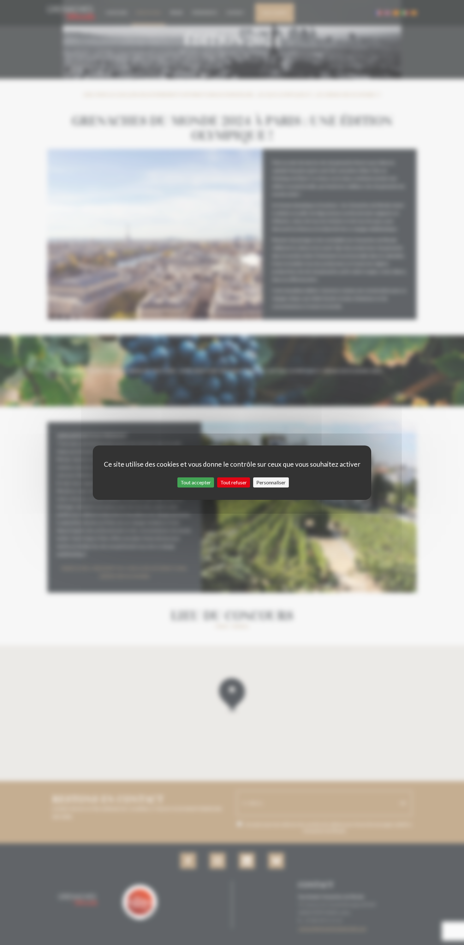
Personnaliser (271, 482)
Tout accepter (196, 482)
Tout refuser (233, 482)
